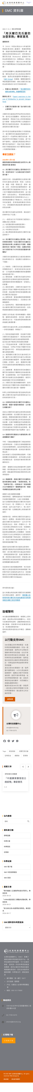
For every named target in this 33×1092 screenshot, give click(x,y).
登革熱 (25, 756)
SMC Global (8, 79)
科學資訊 (7, 847)
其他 (13, 29)
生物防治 (8, 756)
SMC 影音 (7, 878)
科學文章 (7, 841)
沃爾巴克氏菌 (23, 751)
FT (20, 1076)
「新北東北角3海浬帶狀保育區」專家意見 (16, 909)
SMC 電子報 (8, 867)
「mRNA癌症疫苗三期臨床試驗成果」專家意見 (16, 901)
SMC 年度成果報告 (10, 872)
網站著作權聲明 (16, 1079)
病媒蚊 (17, 756)
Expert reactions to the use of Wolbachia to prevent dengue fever (16, 99)
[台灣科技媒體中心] (13, 3)
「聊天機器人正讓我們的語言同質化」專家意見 (16, 892)
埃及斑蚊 (12, 751)
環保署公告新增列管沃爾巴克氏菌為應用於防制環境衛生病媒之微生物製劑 (16, 597)
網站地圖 (6, 1079)
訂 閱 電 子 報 (8, 1040)
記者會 (6, 852)
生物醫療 (14, 774)
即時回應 (18, 29)
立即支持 (10, 699)
